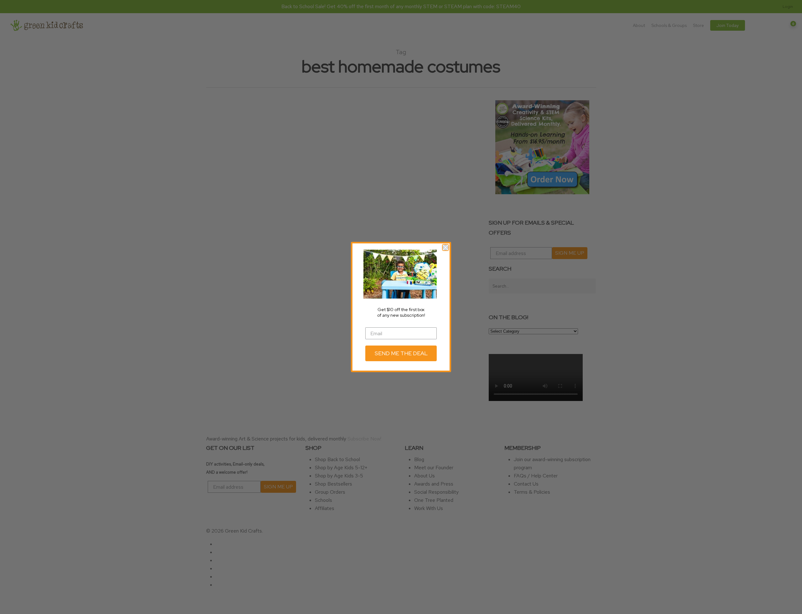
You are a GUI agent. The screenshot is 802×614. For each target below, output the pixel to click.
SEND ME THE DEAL (401, 353)
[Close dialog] (445, 247)
